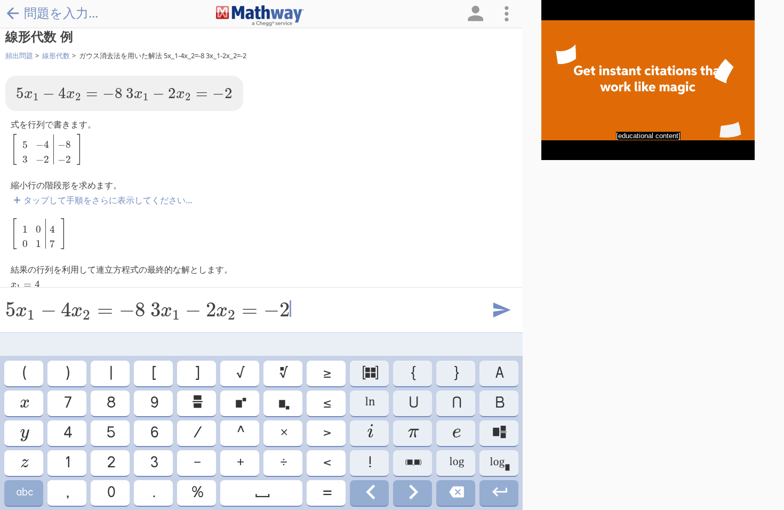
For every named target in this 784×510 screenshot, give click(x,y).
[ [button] (153, 373)
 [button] (499, 463)
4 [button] (67, 433)
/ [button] (197, 433)
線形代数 (56, 55)
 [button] (499, 433)
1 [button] (67, 463)
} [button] (456, 373)
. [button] (153, 492)
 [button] (456, 463)
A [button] (499, 373)
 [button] (369, 433)
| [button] (110, 373)
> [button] (326, 433)
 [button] (499, 492)
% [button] (196, 492)
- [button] (197, 463)
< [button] (326, 463)
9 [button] (153, 403)
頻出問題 (19, 55)
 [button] (283, 403)
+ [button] (240, 463)
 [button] (24, 433)
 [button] (455, 492)
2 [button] (110, 463)
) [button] (67, 373)
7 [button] (67, 403)
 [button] (240, 403)
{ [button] (412, 373)
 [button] (197, 403)
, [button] (67, 492)
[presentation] (69, 94)
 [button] (369, 403)
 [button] (412, 492)
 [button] (369, 492)
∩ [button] (456, 403)
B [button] (499, 403)
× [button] (283, 433)
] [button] (196, 373)
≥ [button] (326, 373)
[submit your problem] (501, 310)
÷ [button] (283, 463)
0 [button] (110, 492)
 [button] (456, 433)
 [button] (369, 373)
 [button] (24, 492)
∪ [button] (413, 403)
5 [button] (110, 433)
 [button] (261, 492)
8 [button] (110, 403)
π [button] (412, 433)
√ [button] (240, 373)
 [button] (412, 463)
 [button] (24, 403)
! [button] (369, 463)
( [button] (23, 373)
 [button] (24, 463)
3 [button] (153, 463)
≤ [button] (326, 403)
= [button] (326, 492)
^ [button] (240, 433)
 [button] (283, 373)
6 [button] (153, 433)
